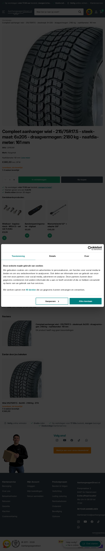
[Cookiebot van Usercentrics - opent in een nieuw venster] (90, 248)
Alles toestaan (85, 301)
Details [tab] (52, 256)
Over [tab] (86, 256)
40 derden (31, 289)
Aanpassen (50, 301)
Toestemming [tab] (18, 256)
